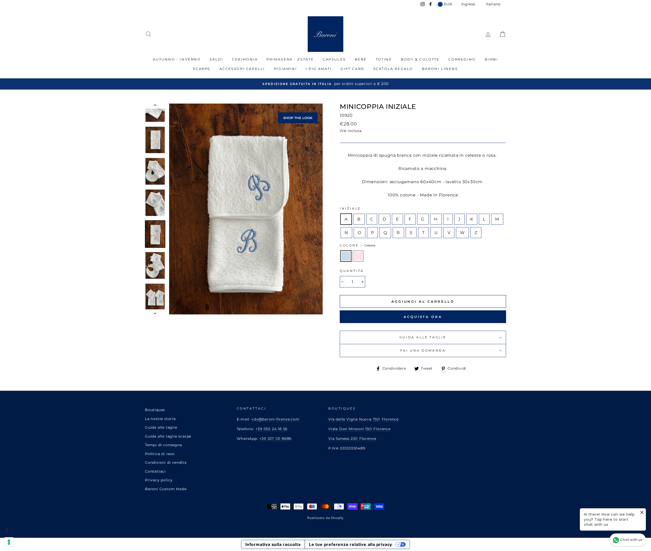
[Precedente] (155, 106)
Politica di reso (160, 454)
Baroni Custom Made (165, 489)
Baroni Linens (440, 69)
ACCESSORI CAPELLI (242, 69)
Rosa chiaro (358, 256)
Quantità (352, 271)
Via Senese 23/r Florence (352, 439)
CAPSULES (334, 59)
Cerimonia (245, 59)
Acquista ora (423, 317)
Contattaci (155, 471)
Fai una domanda (423, 350)
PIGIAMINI (285, 69)
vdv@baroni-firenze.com (275, 419)
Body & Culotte (420, 59)
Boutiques (155, 410)
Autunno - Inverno (177, 59)
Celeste (346, 256)
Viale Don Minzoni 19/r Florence (359, 429)
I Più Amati (319, 69)
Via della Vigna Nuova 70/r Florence (363, 419)
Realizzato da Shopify (325, 518)
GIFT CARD (352, 69)
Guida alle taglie (161, 427)
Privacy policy (159, 480)
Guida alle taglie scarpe (168, 436)
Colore (357, 245)
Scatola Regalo (393, 69)
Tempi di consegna (163, 445)
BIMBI (491, 59)
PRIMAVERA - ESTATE (290, 59)
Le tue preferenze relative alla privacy (350, 544)
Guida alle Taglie (423, 337)
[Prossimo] (155, 311)
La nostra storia (160, 419)
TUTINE (384, 59)
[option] (325, 84)
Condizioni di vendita (166, 462)
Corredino (462, 59)
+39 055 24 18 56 (272, 429)
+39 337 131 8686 (275, 439)
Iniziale (350, 208)
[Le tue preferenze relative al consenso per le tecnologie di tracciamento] (9, 542)
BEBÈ (361, 59)
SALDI (216, 59)
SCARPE (202, 69)
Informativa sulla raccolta (273, 544)
